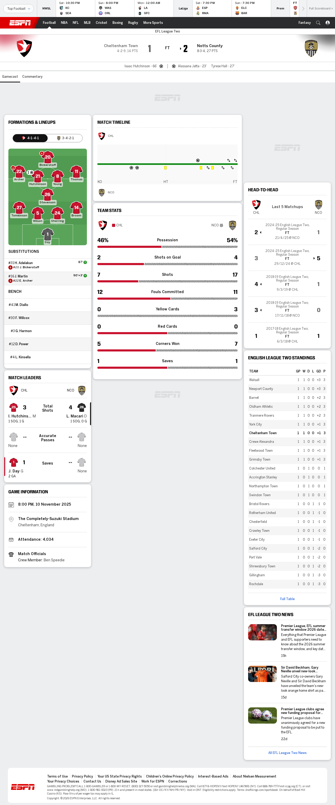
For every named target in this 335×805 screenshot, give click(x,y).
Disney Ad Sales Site (121, 781)
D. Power (22, 344)
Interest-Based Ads (213, 776)
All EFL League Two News (287, 753)
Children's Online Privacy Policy (170, 776)
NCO (111, 192)
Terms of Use (57, 776)
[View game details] (287, 232)
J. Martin (21, 276)
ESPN (20, 23)
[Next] (303, 8)
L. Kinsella (23, 357)
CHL (111, 136)
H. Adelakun (24, 263)
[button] (318, 23)
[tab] (30, 138)
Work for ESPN (152, 781)
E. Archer (26, 280)
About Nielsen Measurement (254, 776)
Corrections (177, 781)
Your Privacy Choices (63, 781)
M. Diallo (21, 305)
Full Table (287, 599)
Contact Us (92, 781)
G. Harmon (23, 331)
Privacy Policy (82, 776)
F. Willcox (22, 318)
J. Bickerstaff (29, 267)
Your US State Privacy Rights (119, 776)
